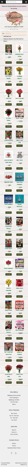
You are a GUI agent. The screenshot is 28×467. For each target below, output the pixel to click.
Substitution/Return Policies (14, 448)
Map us (14, 404)
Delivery (14, 443)
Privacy (14, 445)
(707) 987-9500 (14, 29)
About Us (14, 430)
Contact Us (14, 432)
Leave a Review (14, 434)
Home (3, 33)
